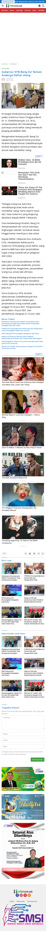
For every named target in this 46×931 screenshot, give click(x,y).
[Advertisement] (23, 37)
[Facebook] (17, 895)
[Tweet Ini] (30, 553)
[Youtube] (25, 895)
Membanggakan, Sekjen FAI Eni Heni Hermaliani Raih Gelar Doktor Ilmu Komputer (22, 342)
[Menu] (3, 5)
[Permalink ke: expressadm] (3, 80)
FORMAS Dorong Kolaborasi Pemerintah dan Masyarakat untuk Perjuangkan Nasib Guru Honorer (22, 330)
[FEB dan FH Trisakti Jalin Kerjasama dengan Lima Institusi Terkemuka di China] (34, 612)
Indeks (12, 901)
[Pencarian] (43, 5)
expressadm (9, 79)
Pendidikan (5, 68)
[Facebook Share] (25, 553)
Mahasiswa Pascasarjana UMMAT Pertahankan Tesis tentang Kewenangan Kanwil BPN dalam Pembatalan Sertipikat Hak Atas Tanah (20, 323)
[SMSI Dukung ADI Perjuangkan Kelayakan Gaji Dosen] (12, 590)
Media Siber (20, 901)
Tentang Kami (32, 901)
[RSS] (29, 895)
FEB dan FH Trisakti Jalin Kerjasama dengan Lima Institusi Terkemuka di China (22, 347)
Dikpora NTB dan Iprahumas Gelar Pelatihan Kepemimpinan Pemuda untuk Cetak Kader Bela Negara (22, 337)
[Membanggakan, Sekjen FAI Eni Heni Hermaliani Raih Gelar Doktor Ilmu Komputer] (12, 612)
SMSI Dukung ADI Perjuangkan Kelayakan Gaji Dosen (21, 334)
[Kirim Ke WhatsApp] (42, 553)
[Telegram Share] (38, 553)
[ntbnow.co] (13, 5)
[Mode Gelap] (39, 5)
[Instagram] (21, 895)
